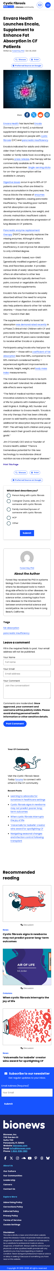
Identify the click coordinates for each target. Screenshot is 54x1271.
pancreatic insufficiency (35, 140)
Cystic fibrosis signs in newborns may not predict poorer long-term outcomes (28, 808)
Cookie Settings (11, 1224)
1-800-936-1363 (19, 1151)
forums (19, 779)
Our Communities (12, 1175)
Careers (7, 1184)
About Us (8, 1165)
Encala (38, 123)
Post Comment (15, 723)
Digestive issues (11, 182)
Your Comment (11, 680)
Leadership (9, 1180)
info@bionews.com (20, 1148)
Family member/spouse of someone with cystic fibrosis (27, 511)
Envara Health (11, 123)
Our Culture (9, 1171)
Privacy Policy (10, 1215)
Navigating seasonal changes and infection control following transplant (27, 837)
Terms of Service (12, 1220)
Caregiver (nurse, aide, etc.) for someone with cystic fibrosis (28, 502)
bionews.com (20, 1145)
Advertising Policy (12, 1202)
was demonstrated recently (31, 324)
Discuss (21, 59)
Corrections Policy (13, 1206)
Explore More (10, 1196)
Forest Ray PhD (18, 51)
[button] (40, 5)
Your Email (9, 669)
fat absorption (11, 627)
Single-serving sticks (39, 167)
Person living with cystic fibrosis (28, 495)
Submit (27, 533)
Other (15, 523)
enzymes (39, 194)
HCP (14, 517)
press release (21, 159)
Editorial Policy (11, 1211)
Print (36, 59)
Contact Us (9, 1189)
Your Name (9, 657)
